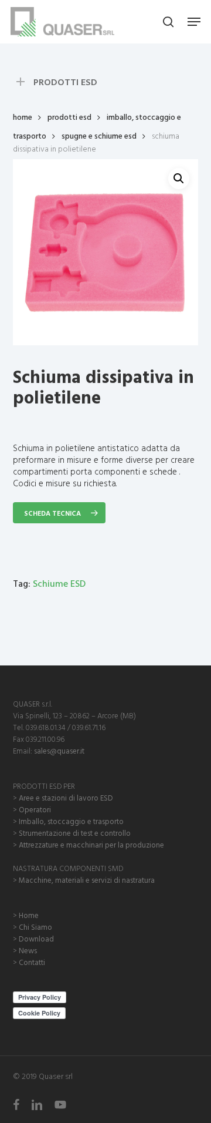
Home (22, 116)
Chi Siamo (35, 927)
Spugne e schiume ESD (99, 135)
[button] (194, 22)
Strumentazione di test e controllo (75, 833)
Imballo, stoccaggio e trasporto (71, 821)
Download (36, 938)
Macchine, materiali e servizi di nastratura (87, 880)
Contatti (32, 962)
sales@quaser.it (59, 750)
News (28, 950)
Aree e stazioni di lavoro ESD (66, 797)
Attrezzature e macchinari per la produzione (91, 844)
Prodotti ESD (69, 116)
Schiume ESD (59, 583)
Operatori (35, 809)
